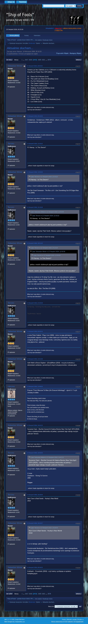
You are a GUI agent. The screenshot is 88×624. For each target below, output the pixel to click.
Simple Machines (20, 619)
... (24, 60)
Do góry (9, 594)
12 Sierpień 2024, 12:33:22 (35, 143)
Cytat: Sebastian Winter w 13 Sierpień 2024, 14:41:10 (47, 457)
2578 (49, 60)
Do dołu (9, 60)
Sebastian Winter (15, 66)
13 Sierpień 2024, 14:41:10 (35, 425)
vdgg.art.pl (58, 28)
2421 (43, 60)
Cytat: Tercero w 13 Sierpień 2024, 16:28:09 (44, 528)
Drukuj (78, 60)
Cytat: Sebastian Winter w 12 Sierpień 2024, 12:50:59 (47, 212)
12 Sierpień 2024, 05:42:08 (35, 116)
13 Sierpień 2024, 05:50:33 (35, 331)
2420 (39, 60)
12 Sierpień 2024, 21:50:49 (35, 303)
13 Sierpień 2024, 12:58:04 (35, 386)
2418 (30, 60)
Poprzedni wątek (62, 53)
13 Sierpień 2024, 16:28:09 (35, 494)
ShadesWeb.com (20, 621)
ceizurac (11, 386)
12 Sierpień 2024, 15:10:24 (35, 207)
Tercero (11, 143)
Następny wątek (75, 53)
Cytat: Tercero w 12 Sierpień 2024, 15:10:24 (44, 248)
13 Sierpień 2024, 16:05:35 (35, 453)
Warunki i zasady (72, 619)
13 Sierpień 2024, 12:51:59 (35, 359)
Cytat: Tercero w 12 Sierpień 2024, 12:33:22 (44, 177)
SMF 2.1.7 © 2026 (9, 619)
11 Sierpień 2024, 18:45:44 (35, 66)
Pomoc (64, 619)
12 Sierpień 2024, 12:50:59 (35, 172)
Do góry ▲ (81, 619)
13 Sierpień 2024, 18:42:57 (35, 523)
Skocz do (51, 606)
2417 (26, 60)
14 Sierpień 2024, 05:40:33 (35, 567)
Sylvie (38, 43)
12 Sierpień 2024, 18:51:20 (35, 243)
